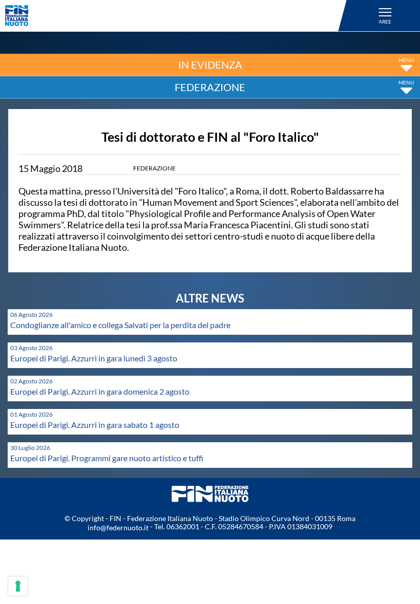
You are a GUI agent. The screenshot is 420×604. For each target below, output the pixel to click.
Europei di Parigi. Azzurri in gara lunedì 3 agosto (93, 358)
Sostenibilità (32, 549)
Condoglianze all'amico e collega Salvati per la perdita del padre (120, 325)
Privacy (21, 581)
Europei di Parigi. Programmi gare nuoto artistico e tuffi (106, 458)
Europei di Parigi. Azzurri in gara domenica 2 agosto (100, 391)
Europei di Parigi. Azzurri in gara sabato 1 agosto (94, 424)
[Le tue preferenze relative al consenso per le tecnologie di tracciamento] (18, 586)
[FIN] (177, 15)
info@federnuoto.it (118, 527)
